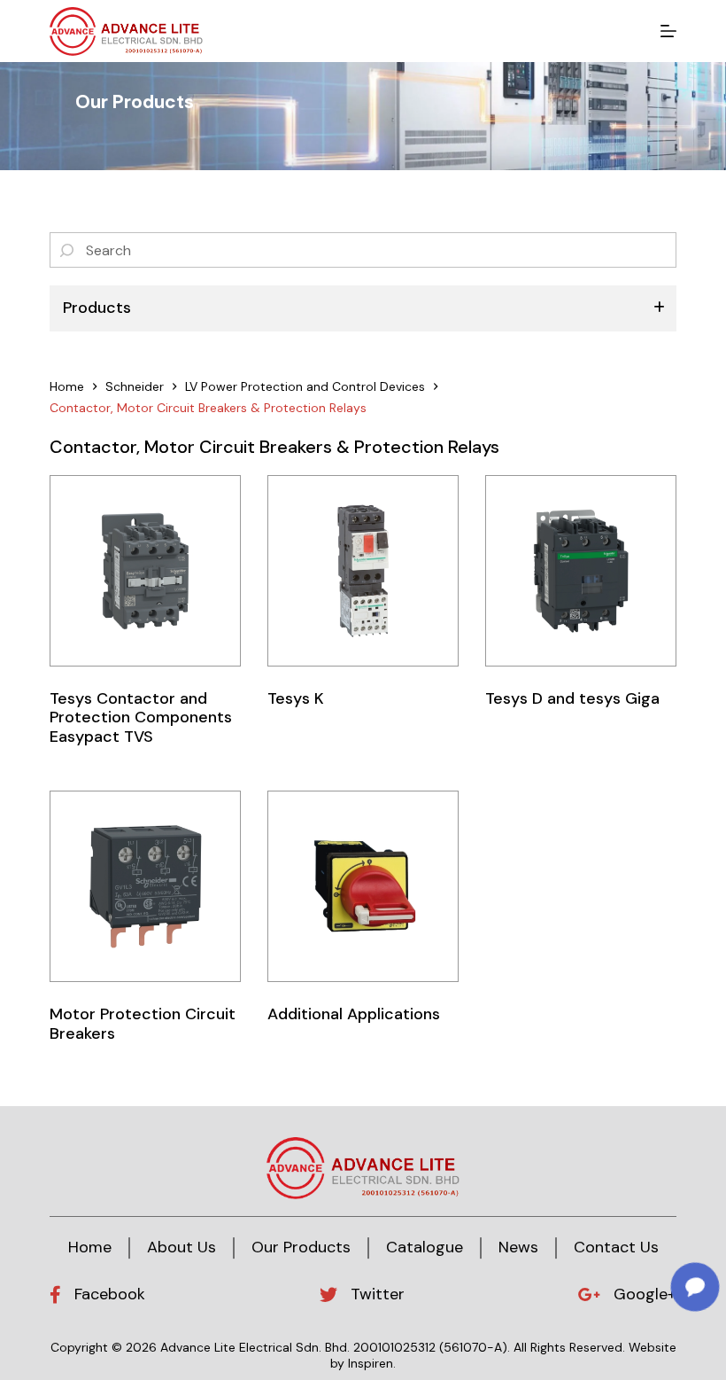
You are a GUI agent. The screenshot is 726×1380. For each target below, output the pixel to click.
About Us (181, 1247)
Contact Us (616, 1247)
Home (90, 1247)
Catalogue (424, 1247)
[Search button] (67, 250)
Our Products (301, 1247)
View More (145, 573)
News (518, 1247)
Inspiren (370, 1363)
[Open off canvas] (668, 31)
